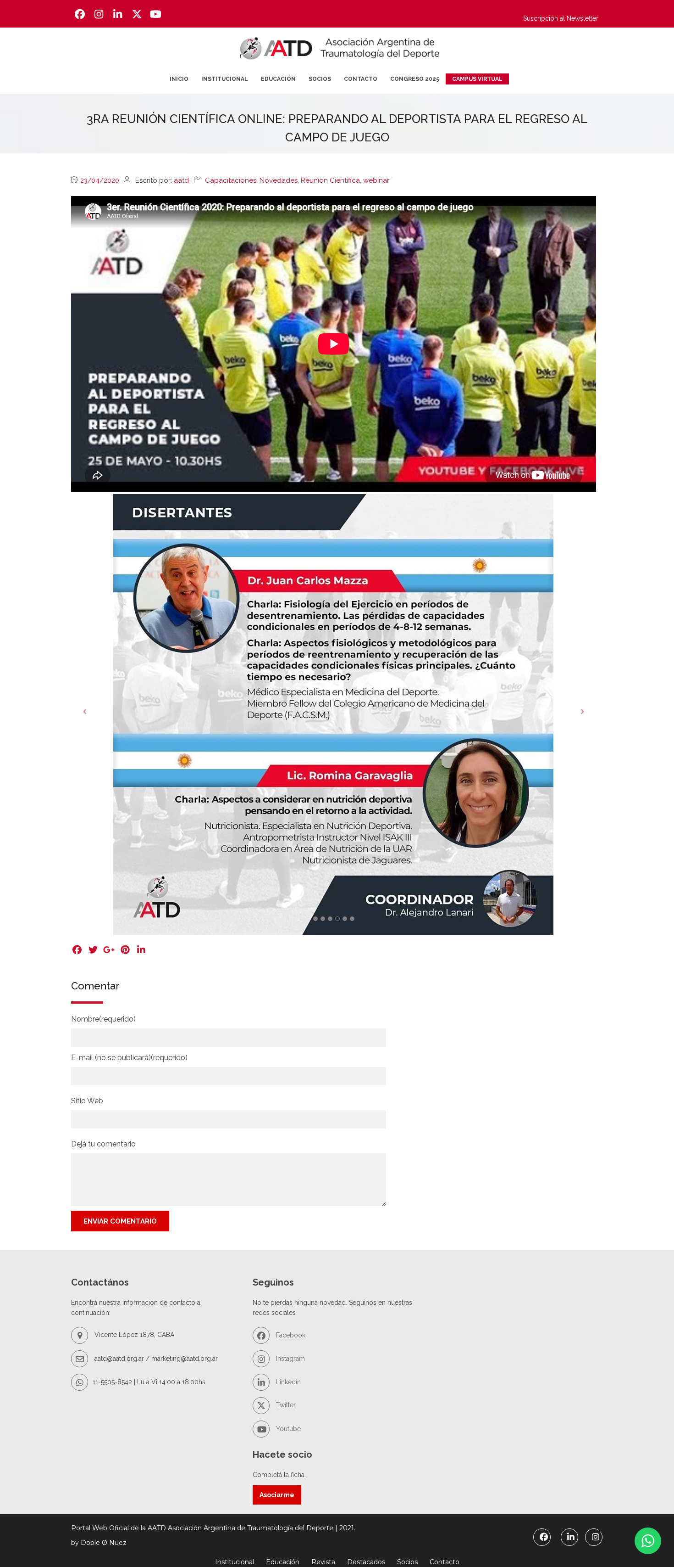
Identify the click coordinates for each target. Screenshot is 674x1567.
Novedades (279, 180)
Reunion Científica (330, 180)
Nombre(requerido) (103, 1019)
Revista (323, 1562)
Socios (320, 79)
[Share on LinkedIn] (141, 949)
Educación (278, 79)
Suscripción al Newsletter (560, 18)
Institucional (224, 79)
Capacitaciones (230, 180)
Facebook (289, 1335)
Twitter (285, 1405)
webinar (376, 180)
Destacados (366, 1562)
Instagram (289, 1358)
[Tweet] (93, 949)
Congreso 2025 (414, 79)
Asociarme (277, 1495)
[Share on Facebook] (77, 949)
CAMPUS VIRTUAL (477, 79)
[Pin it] (125, 949)
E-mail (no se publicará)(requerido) (129, 1057)
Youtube (287, 1428)
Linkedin (287, 1382)
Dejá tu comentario (103, 1144)
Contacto (360, 79)
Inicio (179, 79)
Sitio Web (87, 1100)
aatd (181, 180)
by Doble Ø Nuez (99, 1543)
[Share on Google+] (109, 949)
